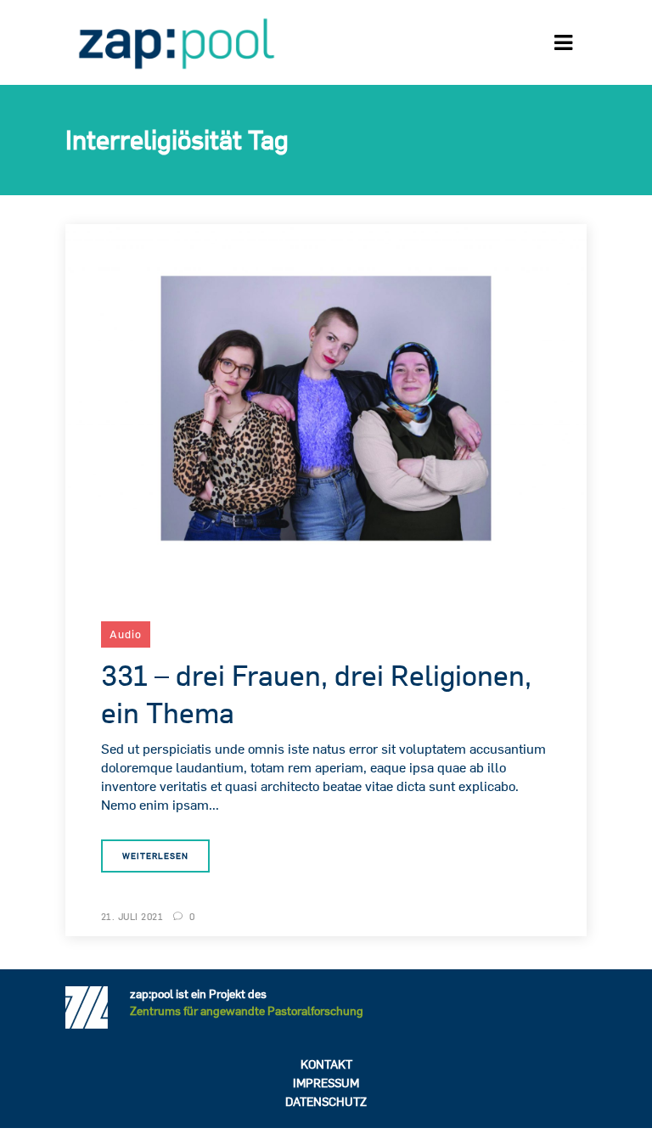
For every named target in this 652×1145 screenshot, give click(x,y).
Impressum (326, 1083)
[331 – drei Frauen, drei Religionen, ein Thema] (326, 406)
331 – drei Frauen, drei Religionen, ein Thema (316, 693)
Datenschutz (326, 1101)
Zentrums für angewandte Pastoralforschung (246, 1011)
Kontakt (326, 1064)
